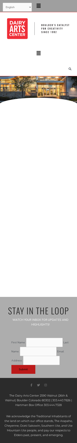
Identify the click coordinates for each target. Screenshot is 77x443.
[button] (38, 6)
